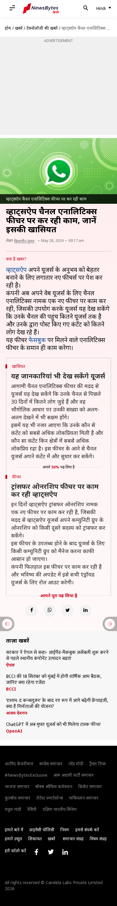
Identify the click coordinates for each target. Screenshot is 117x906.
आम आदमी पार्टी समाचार (73, 775)
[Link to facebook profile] (36, 852)
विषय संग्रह (98, 838)
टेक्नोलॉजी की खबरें (42, 28)
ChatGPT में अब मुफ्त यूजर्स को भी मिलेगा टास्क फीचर (53, 725)
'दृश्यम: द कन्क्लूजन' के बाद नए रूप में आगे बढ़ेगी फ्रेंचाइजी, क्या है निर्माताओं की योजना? (57, 704)
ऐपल (10, 665)
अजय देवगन (16, 713)
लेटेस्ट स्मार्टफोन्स (49, 798)
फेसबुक (37, 340)
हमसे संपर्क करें (87, 829)
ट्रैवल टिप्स (97, 763)
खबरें (18, 28)
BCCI (11, 689)
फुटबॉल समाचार (17, 798)
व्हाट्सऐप (16, 270)
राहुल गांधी (13, 809)
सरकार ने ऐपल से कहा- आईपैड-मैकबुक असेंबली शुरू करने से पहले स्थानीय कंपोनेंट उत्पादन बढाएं (57, 656)
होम (8, 28)
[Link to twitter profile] (51, 852)
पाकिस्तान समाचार (83, 798)
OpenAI (14, 731)
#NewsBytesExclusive (26, 775)
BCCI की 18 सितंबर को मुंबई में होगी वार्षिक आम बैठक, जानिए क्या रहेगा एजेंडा (53, 680)
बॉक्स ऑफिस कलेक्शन (53, 786)
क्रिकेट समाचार (90, 786)
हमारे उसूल (13, 838)
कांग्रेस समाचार (50, 763)
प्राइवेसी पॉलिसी (41, 829)
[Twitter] (68, 611)
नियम (64, 829)
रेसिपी (32, 809)
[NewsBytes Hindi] (41, 8)
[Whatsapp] (50, 611)
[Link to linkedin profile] (65, 852)
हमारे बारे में (14, 829)
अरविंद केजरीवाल (19, 763)
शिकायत (35, 838)
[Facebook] (32, 611)
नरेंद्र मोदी (75, 763)
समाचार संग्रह (73, 838)
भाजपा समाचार (17, 786)
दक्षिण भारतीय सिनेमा (60, 809)
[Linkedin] (86, 611)
